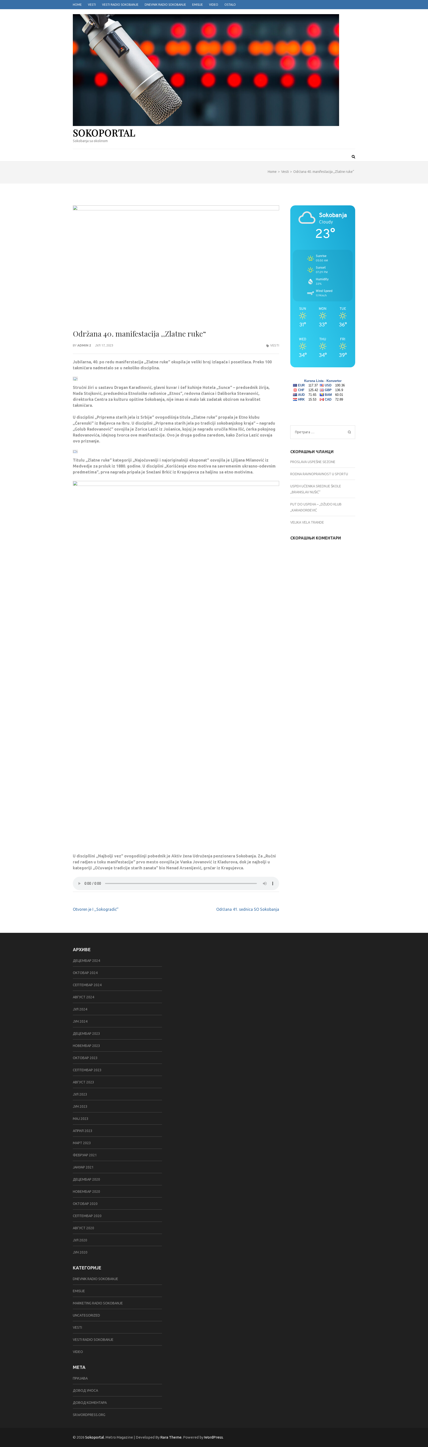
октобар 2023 (85, 1058)
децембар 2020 (86, 1179)
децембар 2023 (86, 1034)
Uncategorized (86, 1315)
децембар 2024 (86, 961)
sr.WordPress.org (89, 1415)
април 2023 (82, 1131)
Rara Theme (171, 1437)
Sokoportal (104, 132)
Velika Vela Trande (307, 522)
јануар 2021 (83, 1167)
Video (213, 4)
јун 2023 (80, 1106)
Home (77, 4)
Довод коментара (90, 1403)
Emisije (197, 4)
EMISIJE (79, 1291)
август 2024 (83, 997)
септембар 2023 (87, 1070)
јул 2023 (80, 1094)
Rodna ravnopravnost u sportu (319, 474)
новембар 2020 (86, 1192)
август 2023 (83, 1082)
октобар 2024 (85, 973)
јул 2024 (80, 1009)
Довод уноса (85, 1390)
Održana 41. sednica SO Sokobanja (247, 909)
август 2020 (83, 1228)
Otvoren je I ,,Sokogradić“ (95, 909)
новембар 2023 (86, 1046)
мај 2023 (80, 1119)
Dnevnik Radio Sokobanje (165, 4)
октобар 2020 (85, 1204)
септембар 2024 (87, 985)
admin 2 (84, 345)
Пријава (80, 1378)
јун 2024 (80, 1021)
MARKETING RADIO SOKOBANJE (98, 1303)
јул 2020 (80, 1240)
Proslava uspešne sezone (312, 462)
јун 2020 (80, 1252)
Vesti (92, 4)
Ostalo (230, 4)
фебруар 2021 (85, 1155)
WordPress (213, 1437)
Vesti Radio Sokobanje (120, 4)
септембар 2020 (87, 1216)
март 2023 (82, 1143)
